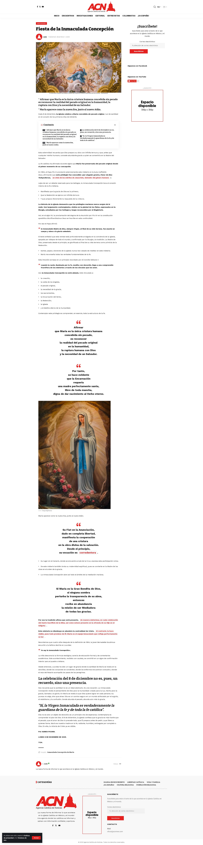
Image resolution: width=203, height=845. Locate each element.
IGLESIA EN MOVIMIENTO (114, 782)
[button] (36, 838)
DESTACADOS (41, 23)
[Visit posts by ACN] (38, 764)
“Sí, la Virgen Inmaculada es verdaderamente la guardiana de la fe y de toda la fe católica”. (97, 138)
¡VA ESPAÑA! (109, 785)
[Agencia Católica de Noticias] (101, 7)
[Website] (120, 763)
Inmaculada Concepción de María (60, 752)
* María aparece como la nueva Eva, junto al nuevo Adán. (58, 144)
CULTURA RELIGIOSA (125, 785)
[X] (40, 6)
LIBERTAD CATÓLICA (135, 782)
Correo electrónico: (147, 42)
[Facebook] (37, 6)
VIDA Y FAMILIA (153, 782)
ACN (45, 37)
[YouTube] (42, 6)
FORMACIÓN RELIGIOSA (146, 785)
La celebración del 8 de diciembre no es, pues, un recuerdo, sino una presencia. (97, 131)
